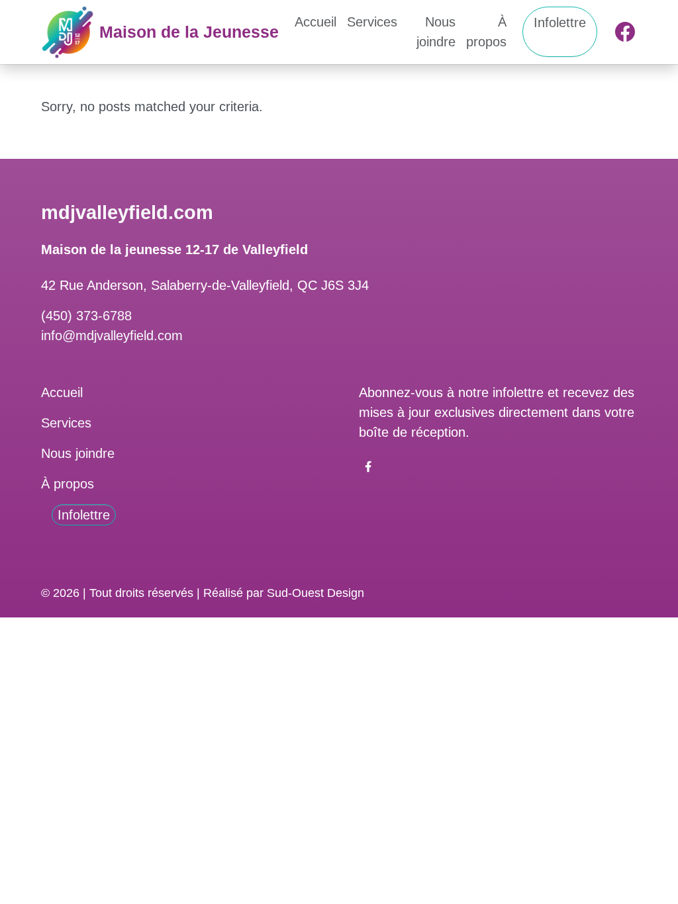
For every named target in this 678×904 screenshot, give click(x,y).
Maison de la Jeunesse (189, 32)
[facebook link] (368, 465)
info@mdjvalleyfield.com (112, 335)
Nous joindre (436, 32)
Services (372, 22)
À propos (486, 32)
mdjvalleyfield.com (127, 212)
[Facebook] (625, 32)
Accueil (315, 22)
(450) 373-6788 (86, 315)
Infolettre (560, 22)
